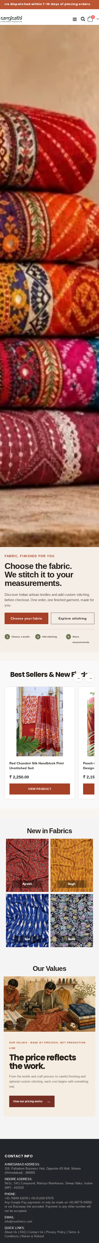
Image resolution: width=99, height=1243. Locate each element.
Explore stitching (72, 618)
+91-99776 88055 (80, 1202)
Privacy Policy (56, 1232)
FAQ (23, 1232)
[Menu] (75, 19)
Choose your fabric (26, 618)
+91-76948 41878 (16, 1198)
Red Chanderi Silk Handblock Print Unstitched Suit (36, 765)
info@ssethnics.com (18, 1221)
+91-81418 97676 (42, 1198)
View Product (39, 789)
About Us (11, 1232)
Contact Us (36, 1232)
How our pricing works (31, 1101)
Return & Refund (32, 1236)
